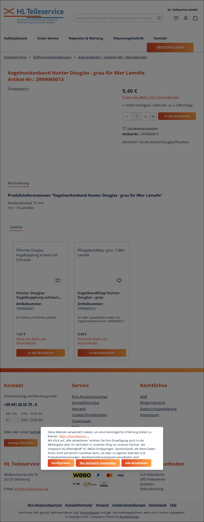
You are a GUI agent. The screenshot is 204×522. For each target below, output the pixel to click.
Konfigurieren (61, 463)
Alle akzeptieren (136, 463)
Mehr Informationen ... (74, 436)
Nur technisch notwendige (98, 463)
